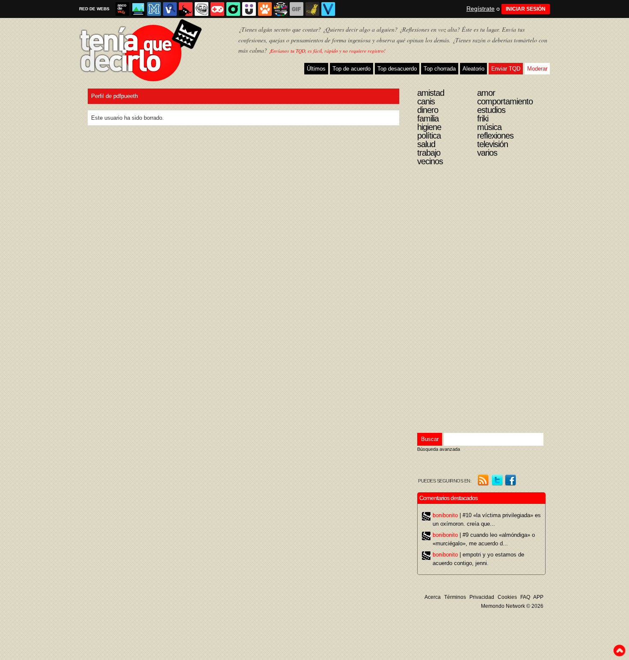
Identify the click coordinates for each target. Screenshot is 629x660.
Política (429, 135)
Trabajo (428, 152)
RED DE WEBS (94, 8)
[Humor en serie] (249, 9)
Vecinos (430, 161)
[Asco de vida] (122, 9)
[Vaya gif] (296, 9)
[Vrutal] (217, 9)
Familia (428, 118)
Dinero (427, 110)
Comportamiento (505, 101)
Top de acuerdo (351, 68)
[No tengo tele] (281, 9)
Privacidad (481, 597)
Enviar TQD (505, 68)
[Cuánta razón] (138, 9)
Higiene (429, 127)
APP (538, 597)
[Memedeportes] (154, 9)
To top (619, 650)
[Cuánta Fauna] (265, 9)
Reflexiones (495, 135)
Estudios (491, 110)
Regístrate (480, 8)
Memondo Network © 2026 (512, 606)
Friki (482, 118)
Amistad (430, 93)
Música (489, 127)
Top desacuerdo (397, 68)
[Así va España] (186, 9)
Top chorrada (440, 68)
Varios (487, 152)
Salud (426, 144)
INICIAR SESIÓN (526, 9)
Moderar (537, 68)
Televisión (492, 144)
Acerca (432, 597)
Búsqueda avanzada (438, 449)
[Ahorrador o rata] (312, 9)
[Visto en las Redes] (170, 9)
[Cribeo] (233, 9)
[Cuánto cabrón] (201, 9)
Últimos (316, 68)
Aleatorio (473, 68)
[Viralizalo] (328, 9)
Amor (486, 93)
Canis (426, 101)
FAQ (525, 597)
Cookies (507, 597)
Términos (455, 597)
